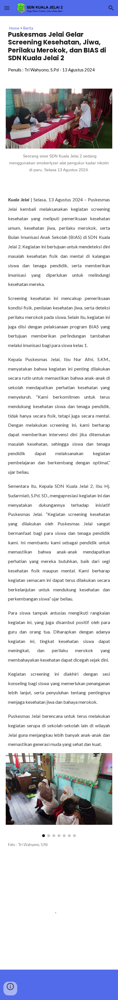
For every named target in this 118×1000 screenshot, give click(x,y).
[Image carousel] (59, 795)
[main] (59, 49)
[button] (7, 8)
